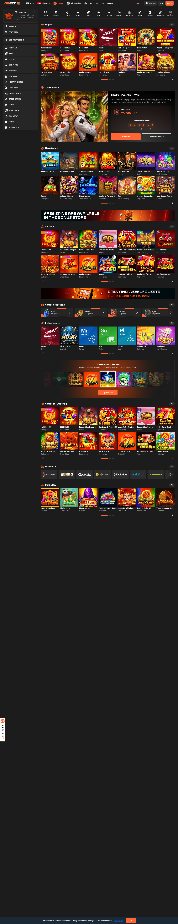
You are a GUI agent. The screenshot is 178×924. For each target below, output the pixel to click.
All (172, 25)
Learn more (118, 921)
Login (161, 3)
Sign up (169, 3)
